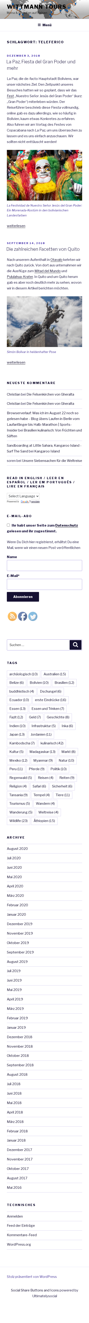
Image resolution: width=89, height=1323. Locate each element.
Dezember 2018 (19, 1037)
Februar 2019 (17, 1018)
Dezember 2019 (19, 924)
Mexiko (18, 760)
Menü (47, 25)
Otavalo (56, 260)
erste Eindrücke (50, 700)
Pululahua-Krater (20, 277)
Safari (39, 786)
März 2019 (15, 1009)
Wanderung (20, 812)
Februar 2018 (17, 1131)
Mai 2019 (14, 990)
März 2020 (15, 896)
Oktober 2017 (18, 1169)
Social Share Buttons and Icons (35, 1290)
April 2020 (15, 886)
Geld (35, 717)
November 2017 (20, 1159)
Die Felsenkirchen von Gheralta (50, 394)
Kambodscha (22, 743)
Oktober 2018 (18, 1056)
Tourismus (19, 803)
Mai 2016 (14, 1188)
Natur (66, 760)
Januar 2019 (16, 1028)
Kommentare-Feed (22, 1235)
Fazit (16, 717)
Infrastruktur (43, 726)
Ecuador (19, 700)
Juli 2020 (14, 858)
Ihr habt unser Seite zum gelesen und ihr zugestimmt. (42, 528)
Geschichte (58, 717)
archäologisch (23, 674)
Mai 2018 (14, 1103)
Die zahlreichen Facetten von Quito (43, 249)
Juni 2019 (14, 980)
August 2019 (17, 962)
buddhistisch (21, 691)
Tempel (42, 795)
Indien (17, 726)
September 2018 (20, 1065)
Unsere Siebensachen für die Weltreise (52, 461)
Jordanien (41, 734)
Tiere (63, 795)
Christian (13, 394)
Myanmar (43, 760)
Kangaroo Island (47, 451)
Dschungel (50, 691)
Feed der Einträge (21, 1226)
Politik (58, 769)
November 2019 (20, 933)
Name (12, 557)
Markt (68, 752)
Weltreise (48, 812)
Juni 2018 (14, 1093)
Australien (55, 674)
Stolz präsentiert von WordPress (32, 1277)
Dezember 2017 (19, 1150)
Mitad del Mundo (47, 271)
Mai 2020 (14, 877)
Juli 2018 (14, 1084)
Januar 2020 (16, 914)
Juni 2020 (14, 867)
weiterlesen (16, 226)
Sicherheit (62, 786)
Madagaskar (42, 752)
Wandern (45, 803)
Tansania (18, 795)
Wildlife (18, 821)
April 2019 (15, 999)
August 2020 (17, 849)
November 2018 (20, 1046)
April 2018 (15, 1112)
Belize (16, 683)
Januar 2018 (16, 1140)
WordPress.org (19, 1244)
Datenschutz (66, 525)
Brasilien (64, 683)
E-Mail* (13, 576)
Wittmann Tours (36, 6)
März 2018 (15, 1122)
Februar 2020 (17, 905)
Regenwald (20, 778)
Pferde (36, 769)
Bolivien (39, 683)
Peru (16, 769)
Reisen (45, 778)
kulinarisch (52, 743)
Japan (17, 734)
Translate (34, 501)
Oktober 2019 (18, 943)
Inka (67, 726)
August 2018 (17, 1074)
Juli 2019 (14, 971)
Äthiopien (44, 821)
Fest (10, 96)
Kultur (16, 752)
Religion (18, 786)
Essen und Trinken (47, 709)
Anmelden (15, 1216)
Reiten (66, 778)
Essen (17, 709)
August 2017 (17, 1178)
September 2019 (20, 952)
